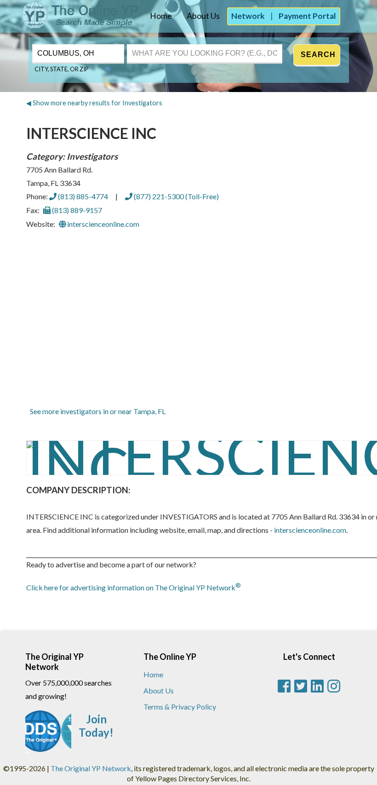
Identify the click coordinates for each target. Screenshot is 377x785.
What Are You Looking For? (165, 43)
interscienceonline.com (102, 223)
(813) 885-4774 (82, 196)
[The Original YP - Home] (70, 25)
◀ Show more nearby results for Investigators (94, 103)
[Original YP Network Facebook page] (284, 686)
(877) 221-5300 (175, 196)
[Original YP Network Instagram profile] (333, 686)
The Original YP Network (91, 768)
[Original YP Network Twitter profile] (300, 686)
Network (248, 16)
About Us (203, 16)
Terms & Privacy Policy (179, 706)
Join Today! (96, 725)
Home (161, 16)
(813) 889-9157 (76, 210)
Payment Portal (307, 16)
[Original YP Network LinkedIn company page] (317, 686)
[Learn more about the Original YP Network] (48, 735)
